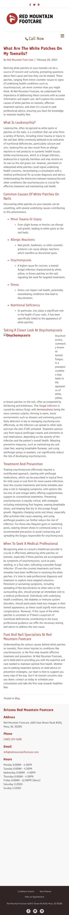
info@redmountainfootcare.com (21, 752)
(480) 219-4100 (13, 739)
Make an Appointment (34, 897)
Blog (17, 698)
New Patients (45, 891)
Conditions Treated (26, 891)
